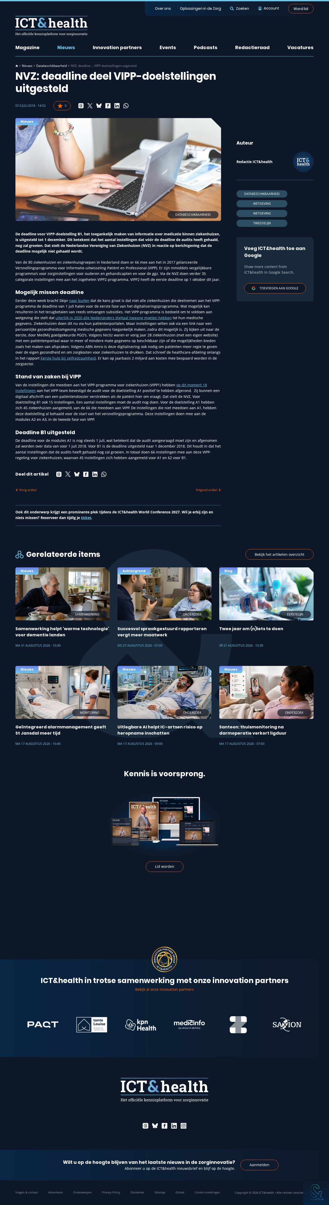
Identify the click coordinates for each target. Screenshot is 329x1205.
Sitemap (159, 1192)
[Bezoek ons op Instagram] (183, 1126)
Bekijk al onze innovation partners (164, 989)
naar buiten (79, 300)
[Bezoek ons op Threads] (145, 1126)
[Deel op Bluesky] (99, 105)
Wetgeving (262, 203)
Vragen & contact (26, 1192)
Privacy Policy (111, 1192)
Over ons (163, 8)
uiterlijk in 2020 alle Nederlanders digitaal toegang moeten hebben (114, 317)
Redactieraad (252, 47)
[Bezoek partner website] (18, 1024)
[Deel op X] (90, 105)
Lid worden (164, 866)
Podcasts (205, 47)
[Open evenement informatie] (316, 1192)
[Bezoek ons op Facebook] (164, 1126)
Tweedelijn (262, 223)
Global (180, 1192)
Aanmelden (259, 1164)
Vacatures (300, 47)
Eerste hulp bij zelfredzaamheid (68, 358)
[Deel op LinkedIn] (117, 105)
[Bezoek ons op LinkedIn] (174, 1126)
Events (168, 47)
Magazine (27, 47)
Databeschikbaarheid (51, 65)
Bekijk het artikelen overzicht (279, 554)
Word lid (301, 8)
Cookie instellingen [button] (207, 1192)
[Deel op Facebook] (108, 105)
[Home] (16, 66)
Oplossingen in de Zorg (200, 8)
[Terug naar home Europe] (51, 26)
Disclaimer (137, 1192)
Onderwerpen (82, 1192)
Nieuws (66, 47)
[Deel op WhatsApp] (126, 105)
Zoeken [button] (242, 8)
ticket (86, 517)
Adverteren (55, 1192)
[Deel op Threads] (81, 105)
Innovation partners (117, 47)
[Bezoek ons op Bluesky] (155, 1126)
